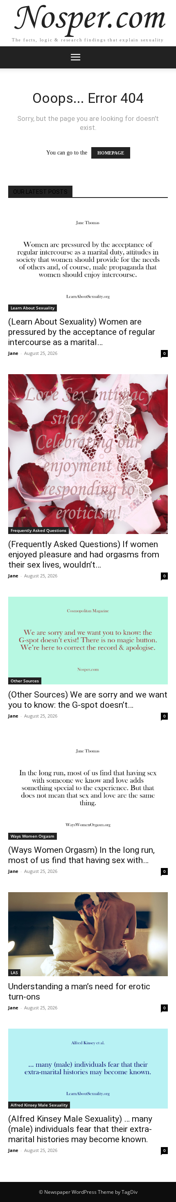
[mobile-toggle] (75, 57)
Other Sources (25, 681)
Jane (13, 353)
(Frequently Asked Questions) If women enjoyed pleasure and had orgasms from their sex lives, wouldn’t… (83, 554)
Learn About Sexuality (32, 308)
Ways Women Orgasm (32, 836)
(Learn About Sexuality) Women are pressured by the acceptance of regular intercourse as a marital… (81, 332)
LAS (14, 972)
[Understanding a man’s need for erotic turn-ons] (88, 934)
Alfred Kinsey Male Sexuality (39, 1105)
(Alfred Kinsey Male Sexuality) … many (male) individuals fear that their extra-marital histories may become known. (80, 1129)
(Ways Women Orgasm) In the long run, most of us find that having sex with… (81, 855)
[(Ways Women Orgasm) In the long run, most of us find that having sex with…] (88, 788)
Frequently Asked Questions (38, 530)
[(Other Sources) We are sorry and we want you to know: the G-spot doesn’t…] (88, 640)
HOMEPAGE (110, 152)
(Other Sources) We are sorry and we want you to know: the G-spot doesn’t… (87, 700)
